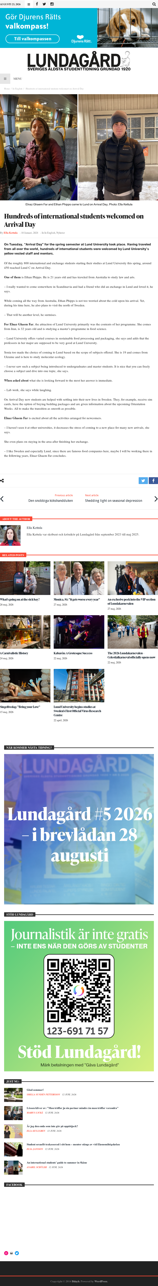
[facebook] (153, 480)
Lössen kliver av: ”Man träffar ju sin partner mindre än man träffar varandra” (72, 1108)
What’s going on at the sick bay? (20, 599)
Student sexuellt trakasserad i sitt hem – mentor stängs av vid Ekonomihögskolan (73, 1144)
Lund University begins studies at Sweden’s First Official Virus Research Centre (77, 711)
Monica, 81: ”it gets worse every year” (77, 599)
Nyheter (60, 232)
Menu (17, 78)
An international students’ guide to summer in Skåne (57, 1162)
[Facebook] (37, 4)
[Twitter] (44, 4)
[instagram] (52, 4)
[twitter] (143, 480)
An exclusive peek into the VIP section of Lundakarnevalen (132, 601)
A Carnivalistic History (14, 653)
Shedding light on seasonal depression (113, 498)
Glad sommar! (35, 1090)
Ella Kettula (10, 232)
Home (7, 88)
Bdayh (75, 1281)
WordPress (100, 1281)
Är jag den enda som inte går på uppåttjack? (52, 1126)
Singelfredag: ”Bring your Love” (20, 707)
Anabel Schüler (37, 1167)
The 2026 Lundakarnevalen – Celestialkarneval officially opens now (132, 655)
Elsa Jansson (35, 1149)
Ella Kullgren (36, 1131)
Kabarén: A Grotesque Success (73, 653)
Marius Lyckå (35, 1112)
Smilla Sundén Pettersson (44, 1094)
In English (17, 88)
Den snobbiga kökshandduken (50, 498)
